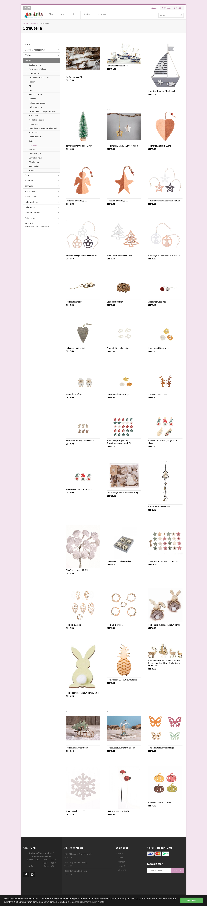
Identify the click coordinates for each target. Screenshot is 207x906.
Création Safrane (32, 212)
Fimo (31, 90)
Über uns (101, 14)
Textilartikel (34, 166)
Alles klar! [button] (191, 900)
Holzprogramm (35, 107)
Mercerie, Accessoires (35, 49)
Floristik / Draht (35, 94)
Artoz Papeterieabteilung (75, 864)
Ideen (74, 14)
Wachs (32, 149)
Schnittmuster (31, 191)
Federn (32, 82)
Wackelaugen (35, 153)
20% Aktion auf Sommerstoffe (78, 855)
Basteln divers (35, 65)
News (63, 14)
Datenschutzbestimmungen (83, 902)
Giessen (32, 98)
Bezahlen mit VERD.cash (75, 872)
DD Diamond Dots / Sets (39, 77)
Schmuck (29, 186)
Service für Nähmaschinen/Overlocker (37, 225)
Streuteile (33, 145)
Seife (31, 141)
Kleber (32, 170)
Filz (30, 86)
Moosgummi (34, 124)
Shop (51, 14)
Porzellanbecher (36, 136)
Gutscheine (30, 218)
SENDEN (177, 870)
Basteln (34, 23)
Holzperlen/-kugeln (37, 103)
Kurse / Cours (31, 196)
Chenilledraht (35, 73)
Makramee (33, 115)
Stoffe (27, 44)
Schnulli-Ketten (35, 158)
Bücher (28, 55)
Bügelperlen (34, 162)
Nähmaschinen (31, 202)
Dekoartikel (30, 207)
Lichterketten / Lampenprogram (42, 111)
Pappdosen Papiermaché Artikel (43, 128)
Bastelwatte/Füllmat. (37, 69)
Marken (121, 861)
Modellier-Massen (36, 120)
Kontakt (87, 14)
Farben (28, 175)
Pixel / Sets (33, 132)
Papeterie (29, 180)
